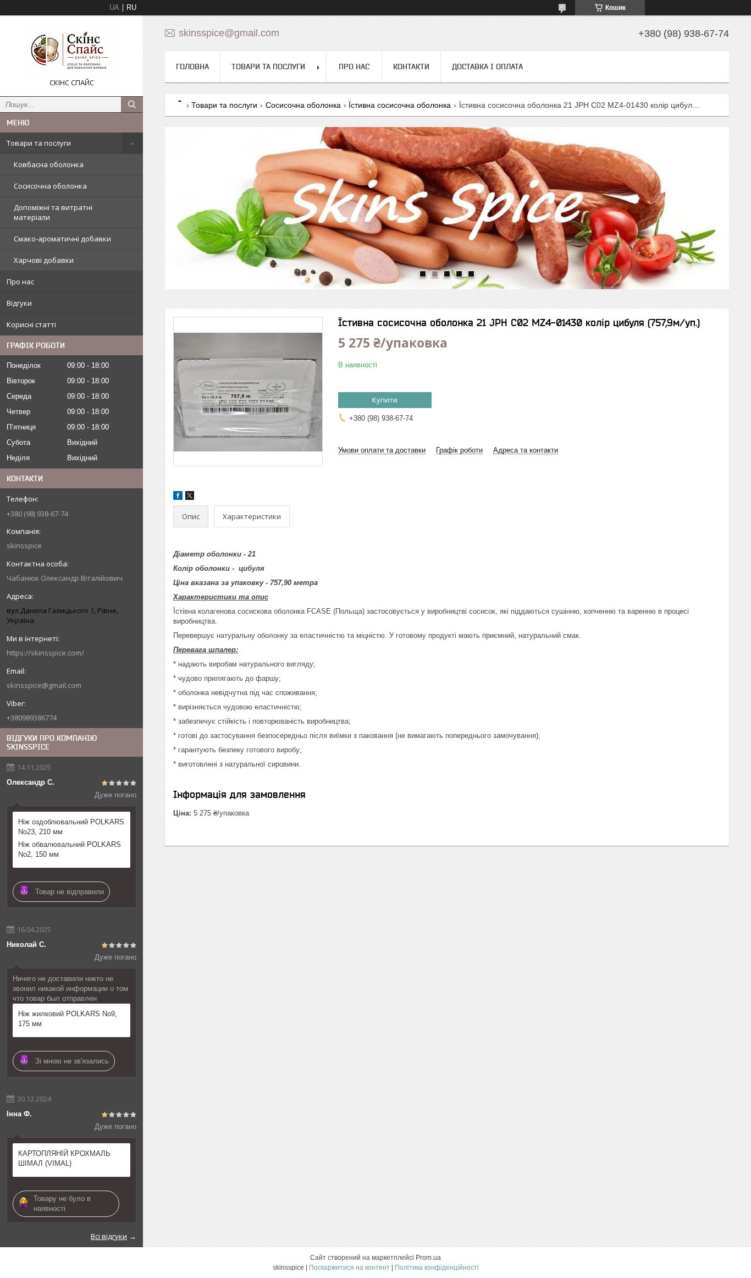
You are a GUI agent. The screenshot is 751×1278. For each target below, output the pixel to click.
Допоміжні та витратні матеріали (53, 212)
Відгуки (19, 303)
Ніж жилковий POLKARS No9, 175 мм (67, 1019)
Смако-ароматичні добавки (62, 239)
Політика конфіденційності (437, 1267)
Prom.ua (428, 1258)
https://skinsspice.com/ (45, 653)
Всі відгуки (109, 1236)
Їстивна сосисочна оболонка (400, 105)
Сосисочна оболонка (50, 186)
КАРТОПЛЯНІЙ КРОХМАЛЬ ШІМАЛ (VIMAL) (64, 1158)
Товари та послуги (39, 143)
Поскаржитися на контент (349, 1267)
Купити (384, 400)
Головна (192, 66)
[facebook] (178, 497)
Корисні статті (31, 324)
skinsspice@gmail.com (44, 685)
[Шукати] (132, 104)
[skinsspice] (71, 51)
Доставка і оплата (487, 66)
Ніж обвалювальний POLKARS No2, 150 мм (69, 849)
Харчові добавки (44, 260)
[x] (189, 497)
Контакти (411, 66)
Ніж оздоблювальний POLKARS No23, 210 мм (71, 827)
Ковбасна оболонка (49, 164)
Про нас (20, 282)
